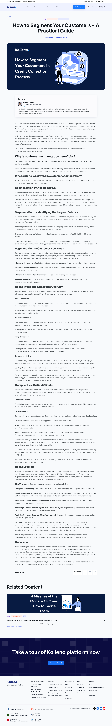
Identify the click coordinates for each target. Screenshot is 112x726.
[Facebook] (90, 572)
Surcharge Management (54, 693)
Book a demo (79, 7)
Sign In (103, 7)
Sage (66, 695)
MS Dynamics (68, 690)
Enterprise (59, 7)
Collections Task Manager (38, 697)
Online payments (53, 687)
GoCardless (68, 698)
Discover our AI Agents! (28, 1)
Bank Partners (81, 690)
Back (9, 16)
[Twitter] (85, 572)
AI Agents (29, 7)
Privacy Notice (93, 690)
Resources (50, 7)
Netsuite (67, 684)
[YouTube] (104, 708)
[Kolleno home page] (12, 681)
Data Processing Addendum (96, 687)
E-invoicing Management (55, 695)
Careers (91, 693)
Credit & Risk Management (38, 692)
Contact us (92, 695)
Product (21, 7)
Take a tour (91, 7)
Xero (66, 693)
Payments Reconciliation (55, 690)
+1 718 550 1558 (89, 1)
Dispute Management (37, 694)
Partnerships (80, 687)
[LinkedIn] (95, 572)
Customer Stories (39, 7)
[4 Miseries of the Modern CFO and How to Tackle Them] (56, 603)
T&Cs (90, 684)
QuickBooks (68, 687)
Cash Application (36, 689)
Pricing (65, 7)
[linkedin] (24, 106)
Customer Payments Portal (55, 684)
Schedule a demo (55, 663)
